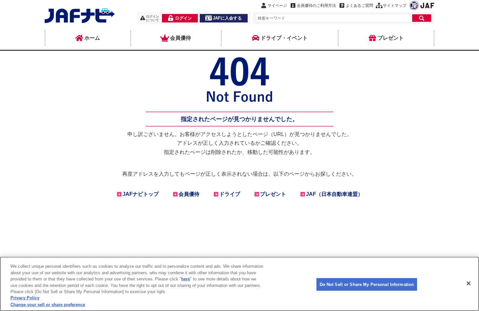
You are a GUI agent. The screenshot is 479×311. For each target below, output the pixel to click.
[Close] (468, 283)
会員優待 (180, 38)
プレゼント (391, 38)
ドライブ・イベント (284, 38)
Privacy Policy (24, 298)
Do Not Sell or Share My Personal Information (367, 284)
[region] (239, 284)
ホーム (92, 38)
